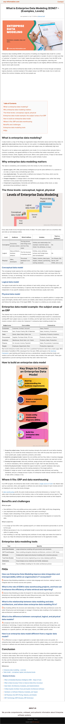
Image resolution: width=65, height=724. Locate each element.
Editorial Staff (41, 16)
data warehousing (8, 492)
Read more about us (39, 715)
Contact (60, 2)
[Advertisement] (32, 87)
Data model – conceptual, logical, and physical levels (19, 672)
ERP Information (35, 722)
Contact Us (30, 719)
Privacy (35, 719)
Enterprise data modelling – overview (15, 670)
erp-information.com (11, 2)
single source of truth (46, 483)
